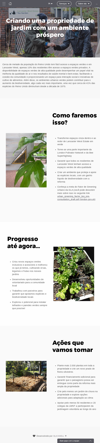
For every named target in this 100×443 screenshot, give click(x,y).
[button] (50, 77)
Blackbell (58, 436)
